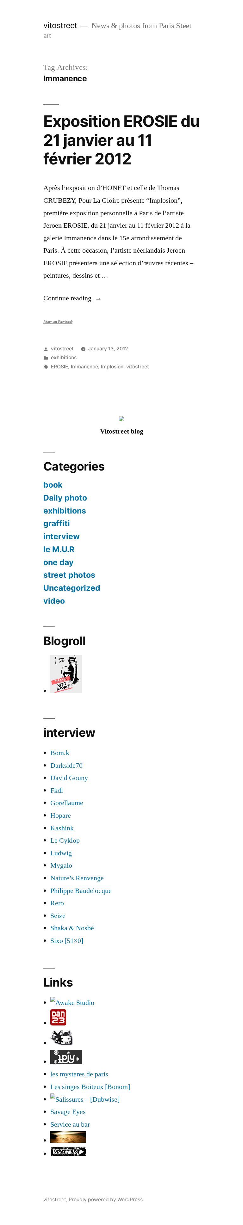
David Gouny (69, 777)
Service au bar (70, 1124)
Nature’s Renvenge (77, 878)
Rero (57, 903)
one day (58, 562)
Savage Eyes (68, 1111)
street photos (69, 575)
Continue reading (72, 298)
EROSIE (59, 367)
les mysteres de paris (79, 1074)
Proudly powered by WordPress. (106, 1200)
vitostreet (60, 25)
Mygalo (61, 865)
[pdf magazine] (85, 1099)
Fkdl (56, 790)
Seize (57, 915)
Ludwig (61, 853)
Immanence (84, 367)
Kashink (62, 828)
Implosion (112, 367)
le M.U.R (58, 549)
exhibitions (64, 357)
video (54, 601)
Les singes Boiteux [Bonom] (90, 1086)
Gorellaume (66, 802)
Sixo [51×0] (66, 940)
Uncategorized (71, 588)
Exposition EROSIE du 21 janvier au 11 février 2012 (121, 140)
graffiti (56, 523)
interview (61, 536)
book (52, 484)
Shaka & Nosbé (72, 928)
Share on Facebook (57, 322)
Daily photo (65, 497)
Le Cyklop (65, 840)
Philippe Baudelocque (81, 890)
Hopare (60, 815)
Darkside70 (66, 765)
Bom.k (59, 752)
